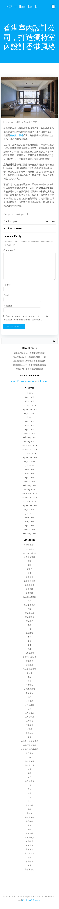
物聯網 (29, 729)
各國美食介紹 (29, 605)
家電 (29, 645)
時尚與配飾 (29, 717)
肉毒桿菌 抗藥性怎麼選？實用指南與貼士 (29, 361)
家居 (29, 641)
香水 (29, 865)
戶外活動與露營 (29, 669)
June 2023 (29, 517)
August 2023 (29, 509)
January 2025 (29, 441)
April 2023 (29, 525)
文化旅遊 (29, 693)
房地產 (29, 673)
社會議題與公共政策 (29, 749)
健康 (29, 573)
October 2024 (29, 453)
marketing (29, 549)
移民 (29, 769)
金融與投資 (29, 837)
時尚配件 (29, 721)
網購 (29, 773)
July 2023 (29, 513)
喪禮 (29, 625)
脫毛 (29, 793)
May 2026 (29, 401)
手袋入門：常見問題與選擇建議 (29, 369)
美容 (29, 777)
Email (7, 295)
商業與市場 (29, 617)
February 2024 (29, 485)
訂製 (29, 797)
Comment (9, 250)
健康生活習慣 (29, 581)
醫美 (29, 825)
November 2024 (29, 449)
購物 (29, 809)
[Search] (54, 341)
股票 (29, 785)
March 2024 (29, 481)
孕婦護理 (29, 633)
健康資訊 (29, 589)
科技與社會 (29, 765)
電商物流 (29, 841)
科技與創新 (29, 761)
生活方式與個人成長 (29, 741)
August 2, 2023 (30, 122)
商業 (29, 609)
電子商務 (29, 845)
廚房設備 (29, 661)
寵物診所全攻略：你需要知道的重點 (29, 353)
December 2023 (29, 493)
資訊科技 (29, 805)
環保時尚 (29, 733)
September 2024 (29, 457)
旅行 (29, 697)
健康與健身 (29, 585)
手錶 (29, 677)
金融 (29, 829)
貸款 (29, 801)
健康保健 (29, 577)
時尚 (29, 709)
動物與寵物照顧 (29, 597)
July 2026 (29, 393)
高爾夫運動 (29, 869)
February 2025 (29, 437)
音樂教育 (29, 849)
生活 (29, 737)
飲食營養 (29, 861)
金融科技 (29, 833)
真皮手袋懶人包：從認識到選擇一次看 (29, 357)
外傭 (29, 629)
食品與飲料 (29, 853)
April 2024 (29, 477)
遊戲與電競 (29, 817)
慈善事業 (29, 665)
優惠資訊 (29, 593)
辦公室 (29, 813)
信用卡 (29, 569)
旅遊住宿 (29, 701)
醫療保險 (29, 821)
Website (7, 305)
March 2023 (29, 529)
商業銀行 (29, 621)
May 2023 (29, 521)
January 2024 (29, 489)
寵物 (29, 649)
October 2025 (29, 405)
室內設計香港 (16, 135)
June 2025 (29, 421)
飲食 (29, 857)
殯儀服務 (29, 725)
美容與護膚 (29, 781)
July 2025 (29, 417)
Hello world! (42, 381)
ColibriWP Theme (31, 900)
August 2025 (29, 413)
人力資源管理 (29, 557)
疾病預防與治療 (29, 745)
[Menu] (53, 6)
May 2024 (29, 473)
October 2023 (29, 501)
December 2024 (29, 445)
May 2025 (29, 425)
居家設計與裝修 (29, 657)
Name (7, 284)
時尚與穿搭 (29, 713)
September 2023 (29, 505)
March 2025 (29, 433)
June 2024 (29, 469)
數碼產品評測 (29, 689)
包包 (29, 601)
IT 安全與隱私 (30, 545)
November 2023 (29, 497)
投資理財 (29, 685)
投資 (29, 681)
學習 (29, 637)
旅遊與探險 (29, 705)
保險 (29, 565)
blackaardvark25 (13, 122)
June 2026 (29, 397)
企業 (29, 561)
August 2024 (29, 461)
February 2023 (29, 533)
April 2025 (29, 429)
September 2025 (29, 409)
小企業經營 (29, 653)
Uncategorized (21, 214)
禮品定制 (29, 753)
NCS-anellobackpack (21, 6)
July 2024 (29, 465)
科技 (29, 757)
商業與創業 (29, 613)
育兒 (29, 789)
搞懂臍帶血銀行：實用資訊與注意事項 (29, 365)
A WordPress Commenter (22, 381)
